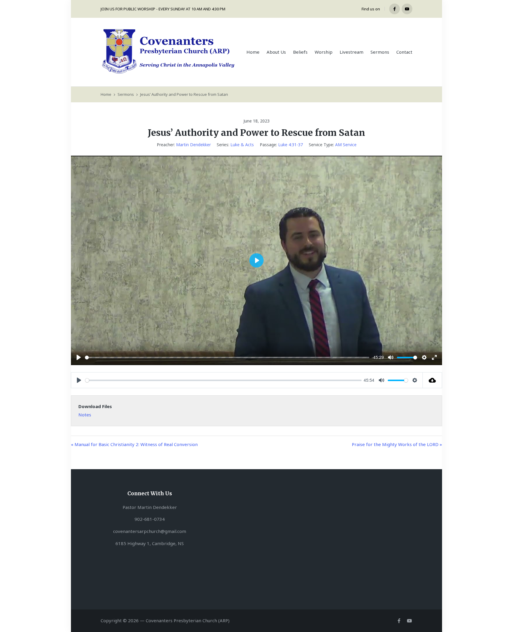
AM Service (346, 144)
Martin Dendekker (193, 144)
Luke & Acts (242, 144)
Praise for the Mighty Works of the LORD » (397, 444)
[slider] (227, 357)
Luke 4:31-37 (290, 144)
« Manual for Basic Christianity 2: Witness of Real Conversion (134, 444)
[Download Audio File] (432, 380)
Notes (84, 415)
